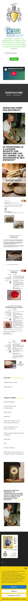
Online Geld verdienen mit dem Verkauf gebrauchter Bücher (12, 421)
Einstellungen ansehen (14, 595)
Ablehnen (14, 591)
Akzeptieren (14, 587)
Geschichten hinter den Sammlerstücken (10, 407)
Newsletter (7, 416)
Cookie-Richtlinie (6, 599)
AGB (2, 562)
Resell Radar (7, 439)
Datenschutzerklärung (15, 599)
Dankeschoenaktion (9, 402)
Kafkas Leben (7, 412)
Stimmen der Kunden (9, 447)
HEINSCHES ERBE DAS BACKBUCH (12, 109)
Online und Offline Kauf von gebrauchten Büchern (11, 428)
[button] (25, 568)
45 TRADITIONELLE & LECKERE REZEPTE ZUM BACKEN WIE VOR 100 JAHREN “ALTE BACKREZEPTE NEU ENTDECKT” (13, 153)
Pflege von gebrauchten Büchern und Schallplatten (14, 434)
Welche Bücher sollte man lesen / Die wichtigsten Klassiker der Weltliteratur (14, 453)
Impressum (23, 599)
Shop (5, 443)
